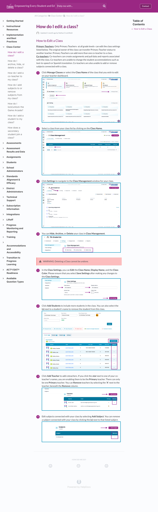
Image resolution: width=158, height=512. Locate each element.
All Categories (41, 16)
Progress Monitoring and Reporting (15, 228)
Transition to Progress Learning (13, 261)
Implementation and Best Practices (15, 38)
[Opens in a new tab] (79, 482)
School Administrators (15, 169)
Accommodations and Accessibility (16, 249)
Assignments (14, 157)
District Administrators (15, 190)
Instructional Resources (13, 28)
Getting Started (15, 21)
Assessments (14, 143)
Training (11, 237)
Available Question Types (15, 280)
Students (11, 162)
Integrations (13, 214)
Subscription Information (13, 207)
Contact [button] (145, 6)
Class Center (13, 47)
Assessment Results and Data (16, 150)
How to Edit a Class (143, 29)
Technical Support (12, 199)
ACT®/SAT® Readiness (13, 271)
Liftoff (10, 219)
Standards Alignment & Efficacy (13, 179)
